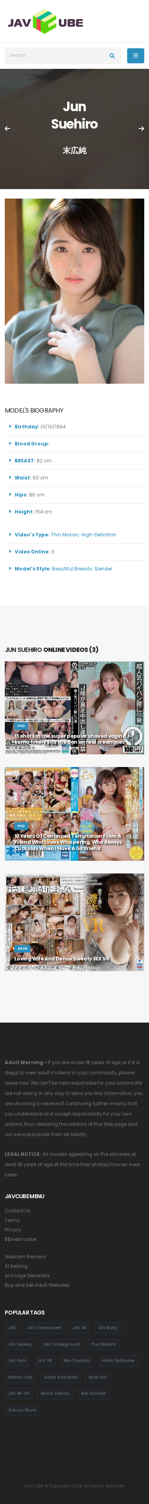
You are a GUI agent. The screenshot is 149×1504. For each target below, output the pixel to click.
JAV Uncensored (44, 1328)
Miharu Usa (20, 1377)
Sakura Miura (22, 1410)
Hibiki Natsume (118, 1361)
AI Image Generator (27, 1276)
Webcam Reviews (25, 1257)
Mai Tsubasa (77, 1361)
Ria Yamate (93, 1393)
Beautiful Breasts (72, 569)
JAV (12, 1328)
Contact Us (18, 1211)
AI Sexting (16, 1266)
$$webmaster (21, 1239)
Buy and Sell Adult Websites (37, 1285)
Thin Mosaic (65, 535)
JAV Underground (61, 1344)
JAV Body (107, 1328)
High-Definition (98, 535)
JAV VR (45, 1361)
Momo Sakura (55, 1393)
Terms (12, 1220)
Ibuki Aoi (97, 1377)
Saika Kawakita (60, 1377)
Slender (103, 569)
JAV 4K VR (18, 1393)
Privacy (13, 1230)
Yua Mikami (103, 1344)
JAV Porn (17, 1361)
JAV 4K (80, 1328)
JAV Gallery (20, 1344)
